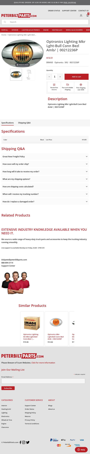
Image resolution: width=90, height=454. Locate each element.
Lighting (4, 413)
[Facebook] (20, 442)
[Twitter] (28, 442)
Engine (3, 424)
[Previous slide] (3, 52)
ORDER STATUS (54, 11)
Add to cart (76, 77)
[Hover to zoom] (22, 53)
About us (51, 409)
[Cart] (87, 15)
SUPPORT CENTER (69, 11)
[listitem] (32, 328)
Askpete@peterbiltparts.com (14, 259)
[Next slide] (41, 52)
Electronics (5, 416)
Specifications (7, 122)
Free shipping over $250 (80, 89)
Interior (4, 405)
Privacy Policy (30, 420)
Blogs (50, 405)
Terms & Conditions (32, 424)
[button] (18, 329)
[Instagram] (23, 442)
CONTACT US (83, 11)
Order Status (29, 409)
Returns (27, 416)
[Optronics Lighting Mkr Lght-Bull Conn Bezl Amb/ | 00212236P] (16, 74)
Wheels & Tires (6, 420)
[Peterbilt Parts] (19, 15)
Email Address (7, 377)
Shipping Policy (30, 413)
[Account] (81, 15)
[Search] (5, 22)
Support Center (8, 265)
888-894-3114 (7, 262)
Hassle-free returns (54, 89)
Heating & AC (6, 409)
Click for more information (43, 362)
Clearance (5, 427)
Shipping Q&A (24, 122)
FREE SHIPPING (69, 2)
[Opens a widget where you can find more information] (81, 450)
